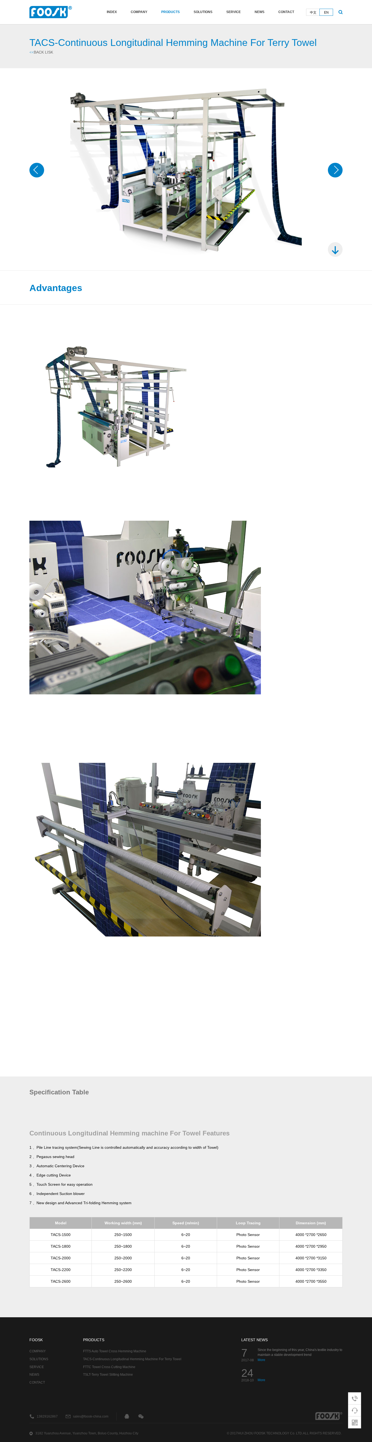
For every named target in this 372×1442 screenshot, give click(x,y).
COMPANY (139, 12)
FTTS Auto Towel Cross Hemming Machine (114, 1351)
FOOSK (36, 1340)
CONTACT (286, 12)
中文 (313, 12)
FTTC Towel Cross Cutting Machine (109, 1367)
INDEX (112, 12)
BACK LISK (41, 52)
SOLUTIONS (203, 12)
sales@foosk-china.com (90, 1416)
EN (326, 12)
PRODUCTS (170, 12)
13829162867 (47, 1416)
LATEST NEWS (254, 1340)
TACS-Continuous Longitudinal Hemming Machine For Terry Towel (132, 1359)
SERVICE (233, 12)
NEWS (259, 12)
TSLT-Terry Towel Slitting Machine (108, 1375)
